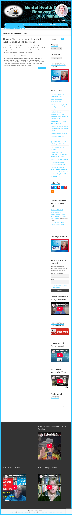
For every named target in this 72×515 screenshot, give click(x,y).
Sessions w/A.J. (62, 25)
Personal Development (30, 25)
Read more (42, 68)
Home (7, 25)
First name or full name (57, 273)
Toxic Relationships (14, 65)
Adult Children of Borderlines (22, 58)
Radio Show (48, 512)
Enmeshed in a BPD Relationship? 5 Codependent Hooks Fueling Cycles (59, 154)
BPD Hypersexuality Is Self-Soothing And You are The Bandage (59, 107)
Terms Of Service (57, 512)
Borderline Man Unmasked (59, 133)
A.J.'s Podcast (33, 512)
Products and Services (23, 512)
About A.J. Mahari (16, 25)
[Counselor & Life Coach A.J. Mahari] (13, 3)
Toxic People (35, 63)
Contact (21, 28)
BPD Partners (21, 60)
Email (52, 279)
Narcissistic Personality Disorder (13, 62)
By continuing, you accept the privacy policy (59, 286)
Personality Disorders (25, 63)
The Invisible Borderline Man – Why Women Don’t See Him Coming (59, 128)
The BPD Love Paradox (58, 177)
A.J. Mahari (9, 55)
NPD (50, 25)
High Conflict (35, 60)
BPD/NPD (28, 60)
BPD (54, 25)
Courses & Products (11, 28)
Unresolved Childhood (26, 65)
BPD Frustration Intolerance (59, 159)
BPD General (13, 60)
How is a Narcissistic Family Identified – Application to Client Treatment (22, 40)
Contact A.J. (12, 512)
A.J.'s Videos (41, 512)
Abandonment (10, 58)
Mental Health (42, 25)
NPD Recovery (15, 63)
